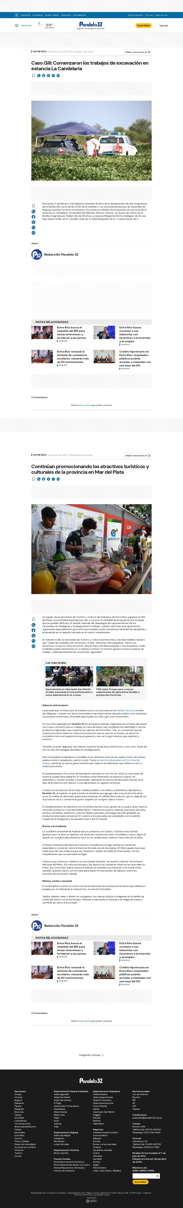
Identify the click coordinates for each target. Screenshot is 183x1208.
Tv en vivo (149, 15)
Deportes (25, 15)
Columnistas (79, 15)
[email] (53, 75)
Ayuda (106, 1195)
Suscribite (144, 25)
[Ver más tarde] (33, 75)
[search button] (16, 15)
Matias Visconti (125, 710)
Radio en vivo (161, 15)
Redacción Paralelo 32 (61, 254)
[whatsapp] (38, 75)
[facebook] (43, 75)
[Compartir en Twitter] (48, 75)
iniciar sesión (84, 405)
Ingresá (164, 25)
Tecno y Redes (52, 15)
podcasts (66, 15)
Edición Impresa (135, 15)
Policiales (38, 15)
